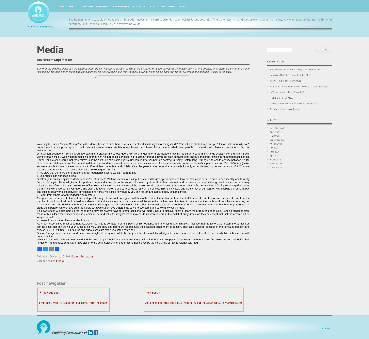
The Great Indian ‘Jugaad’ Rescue (285, 109)
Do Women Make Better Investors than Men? (290, 75)
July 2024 (274, 147)
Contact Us (183, 6)
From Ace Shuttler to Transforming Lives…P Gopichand (295, 69)
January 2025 (276, 135)
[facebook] (96, 332)
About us (73, 6)
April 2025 (274, 132)
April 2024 (274, 155)
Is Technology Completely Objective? (287, 92)
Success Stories (156, 6)
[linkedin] (90, 332)
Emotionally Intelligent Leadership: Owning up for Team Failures (299, 86)
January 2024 (276, 167)
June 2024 (274, 151)
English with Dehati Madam (282, 98)
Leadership (87, 6)
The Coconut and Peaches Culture (285, 80)
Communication (121, 6)
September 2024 (277, 139)
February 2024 (276, 163)
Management (103, 6)
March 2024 (275, 159)
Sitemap (326, 328)
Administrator (84, 256)
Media (171, 6)
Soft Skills (139, 6)
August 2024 (276, 143)
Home (63, 6)
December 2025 (277, 127)
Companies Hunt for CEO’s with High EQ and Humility (293, 103)
